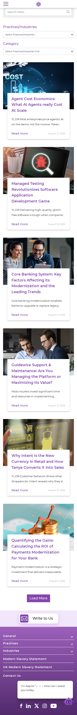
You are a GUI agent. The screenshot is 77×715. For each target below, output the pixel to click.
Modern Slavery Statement (24, 659)
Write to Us (42, 618)
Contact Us (12, 676)
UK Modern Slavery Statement (27, 667)
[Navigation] (5, 4)
